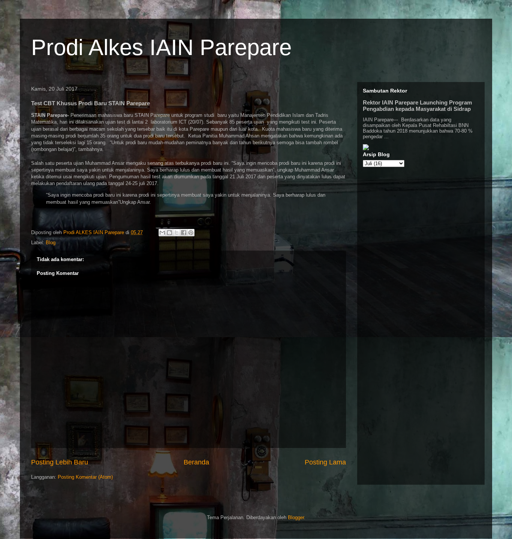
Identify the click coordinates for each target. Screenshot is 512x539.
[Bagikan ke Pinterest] (191, 232)
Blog (50, 242)
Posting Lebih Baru (59, 462)
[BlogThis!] (169, 232)
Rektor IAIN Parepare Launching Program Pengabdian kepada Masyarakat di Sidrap (417, 105)
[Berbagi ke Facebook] (183, 232)
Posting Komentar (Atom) (85, 477)
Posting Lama (325, 462)
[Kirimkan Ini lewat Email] (162, 232)
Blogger (296, 517)
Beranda (196, 462)
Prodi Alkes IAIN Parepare (161, 47)
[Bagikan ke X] (176, 232)
